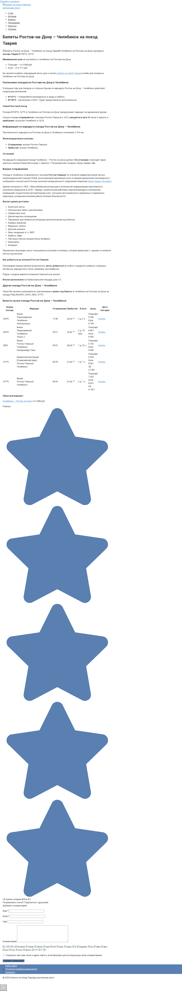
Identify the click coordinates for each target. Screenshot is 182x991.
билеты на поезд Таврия (69, 73)
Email (6, 916)
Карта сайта (11, 966)
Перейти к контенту (10, 1)
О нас (10, 13)
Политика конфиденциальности (21, 969)
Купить (101, 319)
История (12, 16)
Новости (12, 26)
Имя (5, 911)
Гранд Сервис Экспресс (99, 181)
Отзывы (12, 29)
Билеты (12, 19)
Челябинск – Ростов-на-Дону (17, 401)
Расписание (14, 23)
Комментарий (10, 941)
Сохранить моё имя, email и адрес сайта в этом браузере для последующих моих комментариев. (54, 955)
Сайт (5, 921)
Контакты (10, 972)
